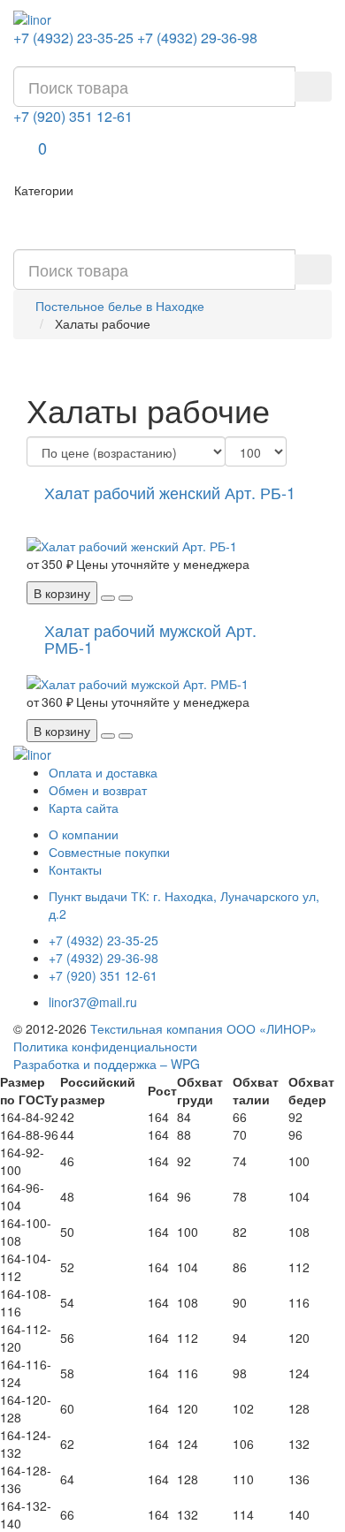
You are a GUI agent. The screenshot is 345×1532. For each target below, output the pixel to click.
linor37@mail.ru (93, 1002)
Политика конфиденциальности (105, 1046)
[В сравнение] (126, 598)
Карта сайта (84, 807)
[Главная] (32, 18)
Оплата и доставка (103, 772)
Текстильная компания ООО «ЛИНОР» (203, 1028)
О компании (84, 834)
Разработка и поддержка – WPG (106, 1064)
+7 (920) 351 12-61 (73, 116)
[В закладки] (108, 598)
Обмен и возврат (98, 790)
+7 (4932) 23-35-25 (73, 37)
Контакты (75, 869)
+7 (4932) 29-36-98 (197, 37)
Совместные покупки (109, 852)
